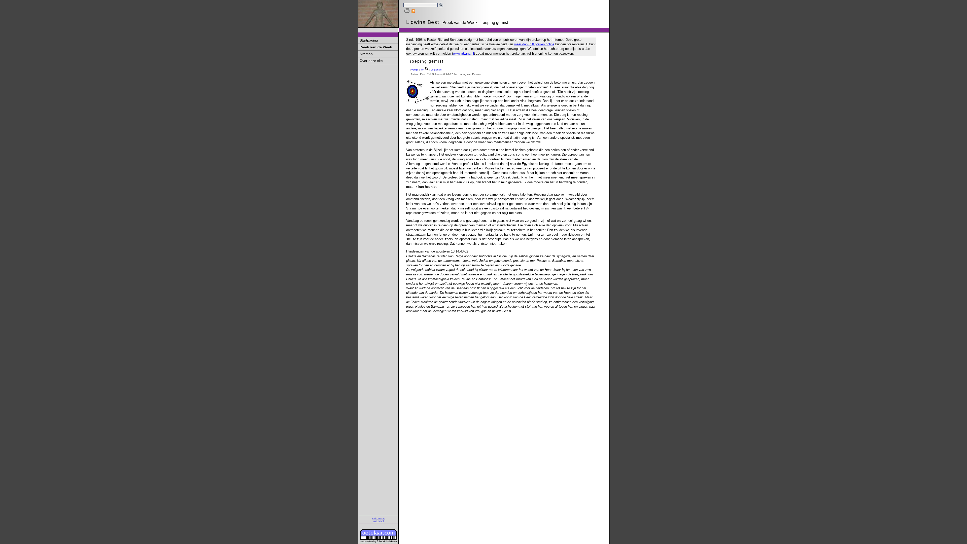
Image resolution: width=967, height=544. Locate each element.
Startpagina (369, 40)
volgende (436, 69)
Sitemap (366, 54)
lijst (422, 69)
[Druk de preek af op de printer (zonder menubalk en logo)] (426, 69)
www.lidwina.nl (463, 53)
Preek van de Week (376, 47)
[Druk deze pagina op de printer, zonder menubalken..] (407, 12)
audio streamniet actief (378, 519)
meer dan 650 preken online (534, 44)
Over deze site (371, 61)
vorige (415, 69)
